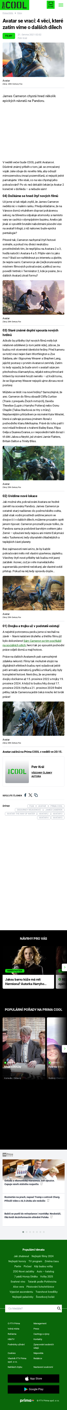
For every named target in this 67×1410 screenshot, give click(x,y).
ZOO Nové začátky (23, 1271)
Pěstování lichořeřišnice (40, 1286)
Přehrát (11, 1063)
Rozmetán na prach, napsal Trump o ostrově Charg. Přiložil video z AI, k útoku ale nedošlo (32, 1199)
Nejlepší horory (17, 1261)
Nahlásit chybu (15, 1367)
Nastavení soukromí (43, 1367)
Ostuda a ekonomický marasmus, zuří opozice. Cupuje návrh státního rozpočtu (29, 1182)
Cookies (12, 1353)
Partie (17, 1266)
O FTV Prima (14, 1323)
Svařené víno (18, 1281)
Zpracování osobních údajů (44, 1346)
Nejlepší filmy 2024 (42, 1256)
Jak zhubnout (21, 1256)
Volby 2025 (46, 1276)
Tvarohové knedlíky (47, 1291)
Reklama (12, 1334)
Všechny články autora (41, 774)
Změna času (52, 1261)
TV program (35, 1261)
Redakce (38, 1358)
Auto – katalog (45, 1271)
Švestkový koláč (45, 1296)
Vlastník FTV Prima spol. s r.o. (17, 1360)
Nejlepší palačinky (22, 1296)
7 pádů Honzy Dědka (26, 1276)
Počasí (28, 1266)
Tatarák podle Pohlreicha (42, 1281)
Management (40, 1323)
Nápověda (38, 1353)
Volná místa (13, 1328)
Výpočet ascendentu (21, 1291)
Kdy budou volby (43, 1266)
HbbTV (11, 1339)
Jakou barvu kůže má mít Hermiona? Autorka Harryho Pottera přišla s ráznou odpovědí (24, 982)
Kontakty (38, 1339)
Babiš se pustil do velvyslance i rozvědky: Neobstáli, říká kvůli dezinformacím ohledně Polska (32, 1215)
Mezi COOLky (12, 1066)
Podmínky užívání (16, 1344)
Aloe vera (18, 1286)
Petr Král (22, 38)
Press (36, 1328)
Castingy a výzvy (41, 1334)
